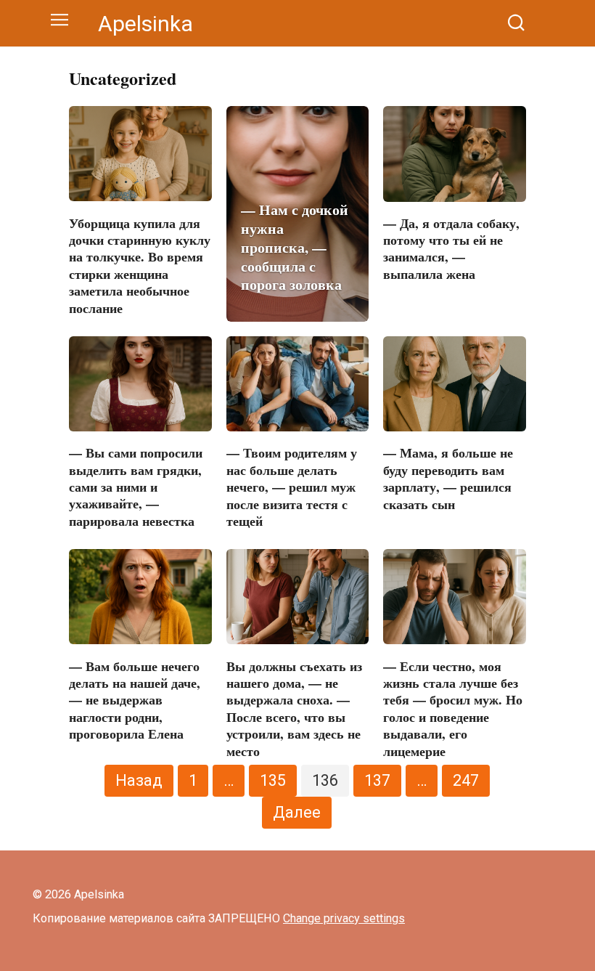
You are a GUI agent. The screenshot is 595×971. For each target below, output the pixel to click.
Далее (297, 812)
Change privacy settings (344, 918)
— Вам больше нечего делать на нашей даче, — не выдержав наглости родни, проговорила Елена (134, 699)
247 (466, 780)
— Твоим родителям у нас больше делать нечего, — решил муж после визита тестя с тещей (291, 486)
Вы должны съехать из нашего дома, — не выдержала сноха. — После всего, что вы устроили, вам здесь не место (294, 708)
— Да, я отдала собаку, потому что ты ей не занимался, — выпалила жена (451, 248)
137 (377, 780)
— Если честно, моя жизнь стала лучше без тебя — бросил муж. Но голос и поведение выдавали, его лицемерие (452, 708)
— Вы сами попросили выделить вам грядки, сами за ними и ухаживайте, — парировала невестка (135, 486)
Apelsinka (145, 23)
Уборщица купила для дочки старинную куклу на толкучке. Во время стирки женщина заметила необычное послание (139, 265)
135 (273, 780)
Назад (139, 780)
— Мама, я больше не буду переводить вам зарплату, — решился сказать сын (448, 478)
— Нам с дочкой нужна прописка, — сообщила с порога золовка (294, 247)
